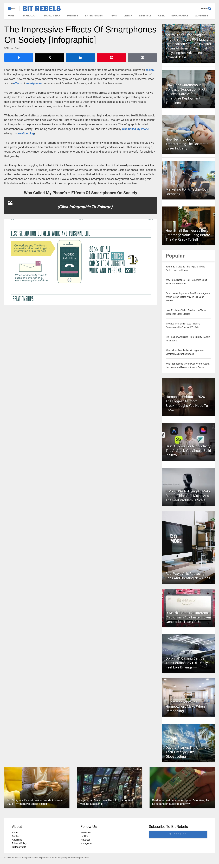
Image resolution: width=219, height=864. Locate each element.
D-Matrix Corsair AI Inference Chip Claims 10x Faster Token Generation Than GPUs (188, 617)
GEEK (161, 15)
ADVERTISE (201, 15)
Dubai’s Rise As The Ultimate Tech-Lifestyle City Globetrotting (187, 752)
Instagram (86, 843)
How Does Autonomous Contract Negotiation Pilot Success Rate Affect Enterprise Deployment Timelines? (185, 94)
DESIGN (128, 15)
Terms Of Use (19, 847)
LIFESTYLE (145, 15)
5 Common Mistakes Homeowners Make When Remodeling (185, 706)
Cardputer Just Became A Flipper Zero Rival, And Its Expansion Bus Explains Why (181, 802)
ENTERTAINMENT (94, 15)
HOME (11, 15)
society (150, 70)
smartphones (34, 83)
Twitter (84, 836)
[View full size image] (80, 262)
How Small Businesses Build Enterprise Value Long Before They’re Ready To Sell (188, 234)
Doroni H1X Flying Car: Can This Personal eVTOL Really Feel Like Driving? (187, 662)
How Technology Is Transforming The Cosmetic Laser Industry (187, 143)
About (15, 832)
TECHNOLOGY (29, 15)
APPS (114, 15)
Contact (16, 836)
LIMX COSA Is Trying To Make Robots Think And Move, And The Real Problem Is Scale (188, 495)
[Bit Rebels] (40, 9)
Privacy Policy (19, 843)
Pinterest (85, 839)
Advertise (17, 839)
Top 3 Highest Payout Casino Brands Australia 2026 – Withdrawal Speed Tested (35, 802)
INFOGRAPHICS (179, 15)
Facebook (85, 832)
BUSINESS (72, 15)
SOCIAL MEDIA (52, 15)
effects (17, 83)
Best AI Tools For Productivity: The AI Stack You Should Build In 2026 (188, 450)
